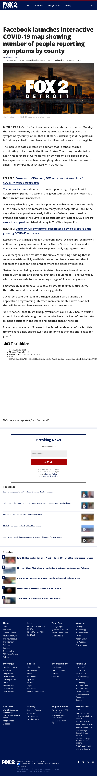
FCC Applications (82, 688)
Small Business (33, 719)
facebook (79, 762)
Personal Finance (34, 710)
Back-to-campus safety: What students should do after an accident (29, 492)
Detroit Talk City (9, 633)
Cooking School (9, 679)
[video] (87, 494)
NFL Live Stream (82, 713)
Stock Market (32, 716)
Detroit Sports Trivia (60, 633)
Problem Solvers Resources (82, 695)
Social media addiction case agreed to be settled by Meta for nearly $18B (32, 537)
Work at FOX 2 (82, 673)
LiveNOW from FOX (35, 632)
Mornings (8, 663)
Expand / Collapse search (92, 6)
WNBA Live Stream (83, 746)
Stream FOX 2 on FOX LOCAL (36, 627)
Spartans (30, 679)
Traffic (78, 636)
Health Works (8, 676)
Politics (6, 657)
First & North (32, 670)
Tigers (29, 685)
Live (29, 623)
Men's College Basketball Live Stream (82, 732)
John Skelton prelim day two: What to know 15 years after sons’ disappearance (55, 558)
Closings (79, 626)
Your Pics (57, 623)
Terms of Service (50, 476)
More (67, 5)
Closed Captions (82, 691)
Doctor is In (8, 688)
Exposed (6, 724)
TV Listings (56, 673)
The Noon (7, 670)
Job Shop (79, 679)
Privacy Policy (51, 474)
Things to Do (8, 651)
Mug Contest (8, 673)
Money (31, 706)
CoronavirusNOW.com (30, 178)
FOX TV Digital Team (10, 60)
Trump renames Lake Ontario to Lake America (39, 598)
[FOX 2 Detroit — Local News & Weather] (11, 5)
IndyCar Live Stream (84, 727)
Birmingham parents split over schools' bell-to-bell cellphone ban (48, 578)
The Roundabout (10, 639)
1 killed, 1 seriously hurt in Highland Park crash (22, 526)
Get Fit (5, 682)
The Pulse (7, 629)
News (22, 60)
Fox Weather (81, 642)
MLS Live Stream (83, 749)
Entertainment (60, 663)
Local (5, 626)
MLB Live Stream (83, 721)
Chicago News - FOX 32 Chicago (60, 711)
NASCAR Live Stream (84, 724)
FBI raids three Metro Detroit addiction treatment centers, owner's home (53, 568)
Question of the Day (60, 629)
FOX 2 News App (83, 676)
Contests (55, 676)
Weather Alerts (82, 633)
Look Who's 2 (57, 636)
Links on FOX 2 (9, 691)
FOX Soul (31, 635)
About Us (81, 663)
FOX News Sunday (10, 654)
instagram (88, 762)
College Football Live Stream (84, 717)
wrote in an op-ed (14, 222)
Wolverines (31, 676)
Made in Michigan (10, 636)
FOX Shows (56, 667)
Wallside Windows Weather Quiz (10, 711)
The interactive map (15, 189)
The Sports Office (34, 667)
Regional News (60, 706)
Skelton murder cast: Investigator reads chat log (22, 514)
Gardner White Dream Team (12, 716)
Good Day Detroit (10, 667)
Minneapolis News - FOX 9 (60, 722)
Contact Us (80, 670)
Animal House (81, 645)
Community (80, 682)
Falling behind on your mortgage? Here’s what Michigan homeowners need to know (37, 503)
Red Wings (31, 688)
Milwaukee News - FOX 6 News (59, 716)
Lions (29, 673)
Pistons (30, 682)
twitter (83, 762)
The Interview (8, 642)
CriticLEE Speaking (59, 670)
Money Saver (8, 685)
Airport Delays (81, 639)
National (6, 645)
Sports (31, 663)
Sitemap (79, 700)
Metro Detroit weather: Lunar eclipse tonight (39, 588)
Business (6, 648)
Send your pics (57, 626)
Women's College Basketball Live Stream (83, 740)
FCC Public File (82, 685)
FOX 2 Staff (80, 667)
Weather (81, 623)
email (93, 762)
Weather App (81, 629)
